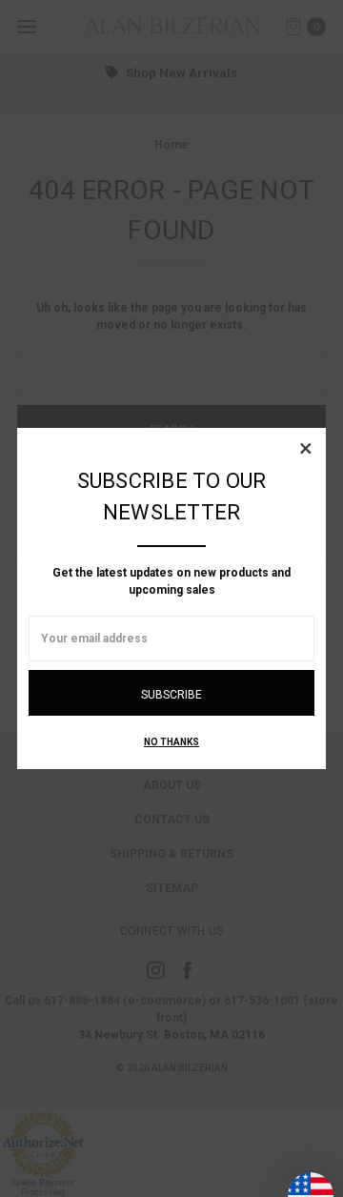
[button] (306, 448)
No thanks (171, 742)
